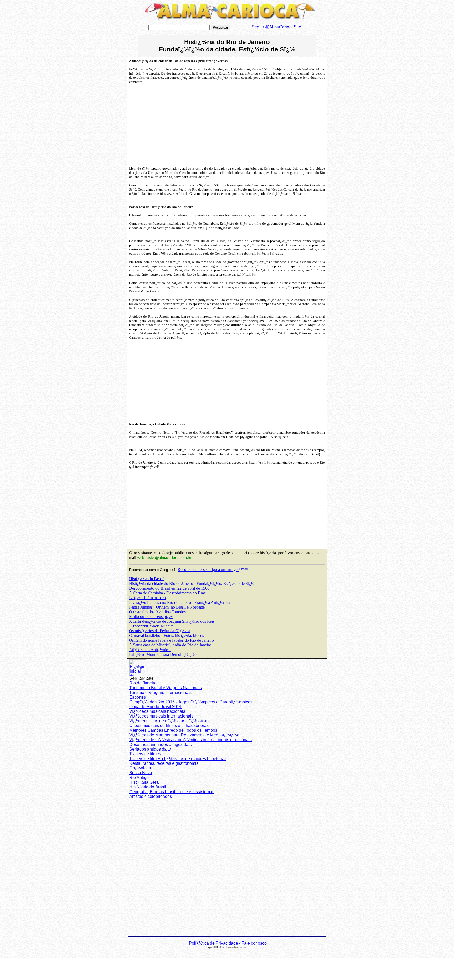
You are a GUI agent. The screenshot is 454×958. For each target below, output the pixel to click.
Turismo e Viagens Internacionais (160, 692)
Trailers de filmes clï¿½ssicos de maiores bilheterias (177, 758)
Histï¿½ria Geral (144, 782)
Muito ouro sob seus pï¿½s (151, 616)
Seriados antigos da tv (150, 749)
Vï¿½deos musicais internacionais (161, 716)
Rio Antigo (139, 777)
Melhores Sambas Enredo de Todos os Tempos (173, 730)
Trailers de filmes (145, 754)
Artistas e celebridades (150, 796)
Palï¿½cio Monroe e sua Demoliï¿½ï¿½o (163, 654)
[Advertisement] (173, 125)
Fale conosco (254, 943)
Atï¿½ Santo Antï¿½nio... (150, 649)
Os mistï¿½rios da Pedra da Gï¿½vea (159, 631)
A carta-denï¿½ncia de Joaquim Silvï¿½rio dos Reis (171, 621)
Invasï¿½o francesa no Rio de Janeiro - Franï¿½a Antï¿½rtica (179, 602)
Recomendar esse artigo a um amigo (208, 569)
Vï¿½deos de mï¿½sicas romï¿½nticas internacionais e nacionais (190, 739)
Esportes (137, 697)
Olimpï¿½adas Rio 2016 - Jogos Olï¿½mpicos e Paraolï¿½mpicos (190, 702)
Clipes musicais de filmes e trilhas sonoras (169, 725)
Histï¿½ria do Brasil (146, 579)
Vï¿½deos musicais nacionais (157, 711)
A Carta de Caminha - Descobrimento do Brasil (168, 593)
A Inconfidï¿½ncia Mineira (151, 626)
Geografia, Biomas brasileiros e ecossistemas (171, 791)
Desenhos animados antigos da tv (161, 744)
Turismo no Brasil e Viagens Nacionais (165, 687)
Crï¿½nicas (140, 768)
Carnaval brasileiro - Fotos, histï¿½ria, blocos (166, 635)
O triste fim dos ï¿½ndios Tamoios (157, 612)
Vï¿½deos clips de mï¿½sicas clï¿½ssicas (168, 721)
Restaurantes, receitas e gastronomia (164, 763)
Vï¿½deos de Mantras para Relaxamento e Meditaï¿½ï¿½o (184, 735)
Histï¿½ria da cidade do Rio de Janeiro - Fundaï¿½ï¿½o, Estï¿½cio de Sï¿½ (191, 583)
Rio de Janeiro (143, 683)
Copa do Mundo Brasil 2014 (155, 706)
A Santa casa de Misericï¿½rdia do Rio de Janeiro (170, 645)
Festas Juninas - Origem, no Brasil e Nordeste (167, 607)
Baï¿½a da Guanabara (147, 597)
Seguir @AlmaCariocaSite (276, 27)
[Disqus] (227, 868)
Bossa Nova (140, 773)
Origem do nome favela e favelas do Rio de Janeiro (171, 640)
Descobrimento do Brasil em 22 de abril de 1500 (169, 588)
